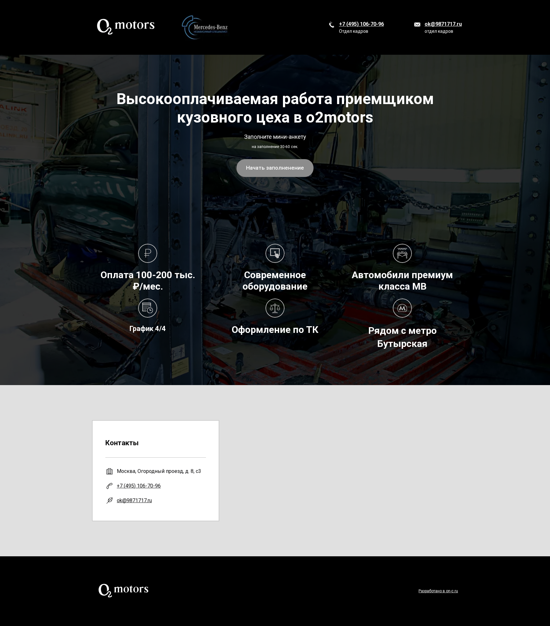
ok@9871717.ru (443, 24)
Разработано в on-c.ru (438, 591)
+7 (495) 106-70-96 (361, 24)
